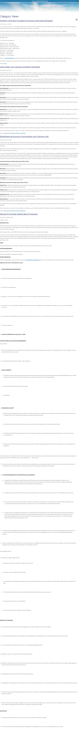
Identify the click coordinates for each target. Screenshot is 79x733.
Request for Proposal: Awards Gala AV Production (19, 214)
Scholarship (22, 133)
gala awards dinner (9, 58)
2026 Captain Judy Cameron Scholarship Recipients (20, 67)
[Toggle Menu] (77, 19)
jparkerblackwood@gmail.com (33, 260)
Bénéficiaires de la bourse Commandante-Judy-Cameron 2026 (24, 137)
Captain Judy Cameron (15, 133)
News (5, 63)
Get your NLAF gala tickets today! (40, 1)
